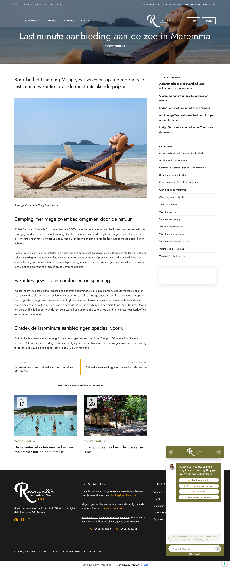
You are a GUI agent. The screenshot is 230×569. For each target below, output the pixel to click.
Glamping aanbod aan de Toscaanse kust (113, 449)
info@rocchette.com (113, 508)
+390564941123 (150, 4)
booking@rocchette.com (200, 4)
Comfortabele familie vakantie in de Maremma (182, 167)
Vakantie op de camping (171, 248)
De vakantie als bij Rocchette (173, 175)
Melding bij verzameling (97, 564)
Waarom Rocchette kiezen (172, 256)
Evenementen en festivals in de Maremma (180, 182)
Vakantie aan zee (167, 212)
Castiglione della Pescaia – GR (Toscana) (40, 4)
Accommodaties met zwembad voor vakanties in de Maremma (181, 86)
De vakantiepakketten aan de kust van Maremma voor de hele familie (44, 449)
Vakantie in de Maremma (171, 234)
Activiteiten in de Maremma (173, 160)
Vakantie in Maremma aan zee (174, 241)
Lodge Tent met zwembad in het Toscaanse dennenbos (186, 129)
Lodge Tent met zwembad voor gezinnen (185, 108)
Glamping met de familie (172, 197)
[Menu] (17, 21)
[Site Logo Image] (159, 21)
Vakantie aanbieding (115, 46)
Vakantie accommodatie (171, 226)
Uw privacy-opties (128, 564)
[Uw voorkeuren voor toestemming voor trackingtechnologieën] (224, 563)
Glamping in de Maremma (172, 189)
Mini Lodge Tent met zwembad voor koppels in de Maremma (187, 117)
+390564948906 (172, 4)
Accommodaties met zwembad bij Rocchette (181, 153)
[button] (193, 20)
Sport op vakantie (168, 204)
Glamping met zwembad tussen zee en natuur (183, 98)
